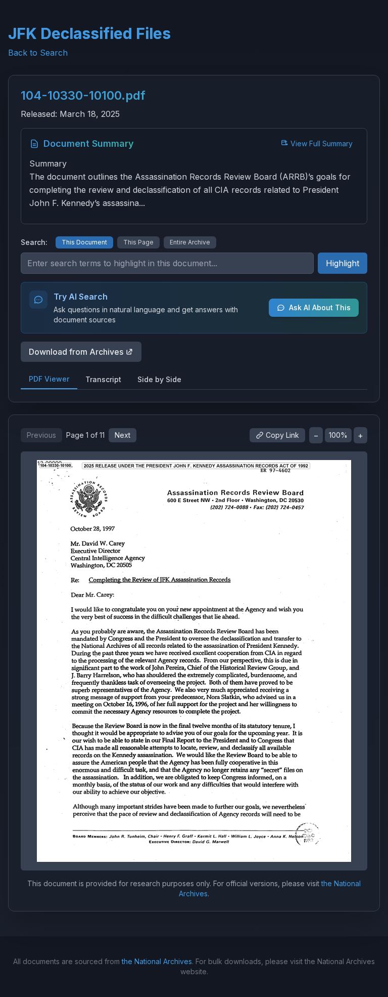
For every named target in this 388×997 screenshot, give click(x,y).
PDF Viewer (49, 379)
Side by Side (159, 379)
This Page (138, 242)
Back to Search (38, 53)
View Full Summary (321, 143)
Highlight (342, 263)
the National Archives (157, 961)
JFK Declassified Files (89, 33)
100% (338, 435)
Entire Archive (190, 242)
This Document (84, 242)
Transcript (103, 379)
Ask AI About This (320, 307)
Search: (34, 242)
